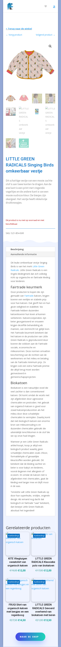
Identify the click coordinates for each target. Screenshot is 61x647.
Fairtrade (28, 295)
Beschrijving (17, 249)
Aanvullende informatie (24, 254)
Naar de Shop (29, 636)
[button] (50, 46)
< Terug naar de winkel (19, 28)
